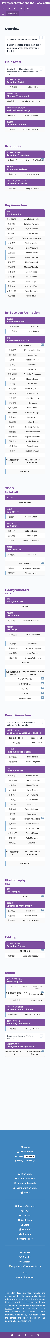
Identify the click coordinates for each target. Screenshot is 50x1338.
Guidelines (26, 1220)
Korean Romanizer (25, 1277)
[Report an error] (9, 8)
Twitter (26, 1252)
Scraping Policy (25, 1238)
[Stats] (28, 8)
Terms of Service (26, 1206)
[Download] (3, 8)
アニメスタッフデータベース (23, 1302)
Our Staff (27, 1229)
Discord (27, 1261)
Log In (27, 1147)
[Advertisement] (25, 1099)
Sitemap (27, 1234)
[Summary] (21, 8)
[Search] (15, 8)
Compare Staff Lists (27, 1188)
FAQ (26, 1211)
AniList (8, 1308)
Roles (27, 1192)
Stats (26, 1224)
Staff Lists (26, 1174)
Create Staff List (26, 1178)
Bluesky (27, 1257)
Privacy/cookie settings (26, 1161)
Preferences (26, 1151)
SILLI (25, 1272)
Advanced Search (26, 1183)
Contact (26, 1215)
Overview (12, 13)
